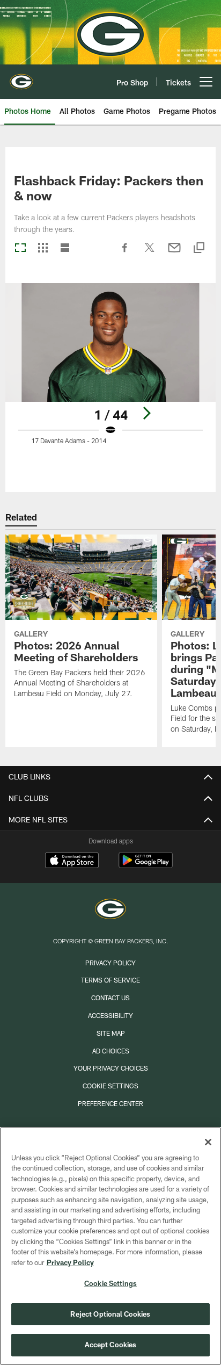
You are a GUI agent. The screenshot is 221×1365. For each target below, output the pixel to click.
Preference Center (110, 1103)
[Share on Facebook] (125, 253)
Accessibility (110, 1015)
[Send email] (174, 253)
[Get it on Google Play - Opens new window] (146, 866)
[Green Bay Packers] (110, 910)
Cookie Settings (110, 1085)
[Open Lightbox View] (110, 377)
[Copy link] (199, 248)
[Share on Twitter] (150, 253)
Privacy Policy (110, 962)
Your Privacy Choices (110, 1068)
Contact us (110, 997)
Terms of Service (110, 980)
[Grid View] (42, 248)
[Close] (208, 1142)
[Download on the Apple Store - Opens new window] (72, 862)
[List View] (65, 248)
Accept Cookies (111, 1344)
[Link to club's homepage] (21, 77)
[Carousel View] (20, 248)
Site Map (111, 1033)
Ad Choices (110, 1051)
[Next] (146, 413)
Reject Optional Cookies (110, 1314)
